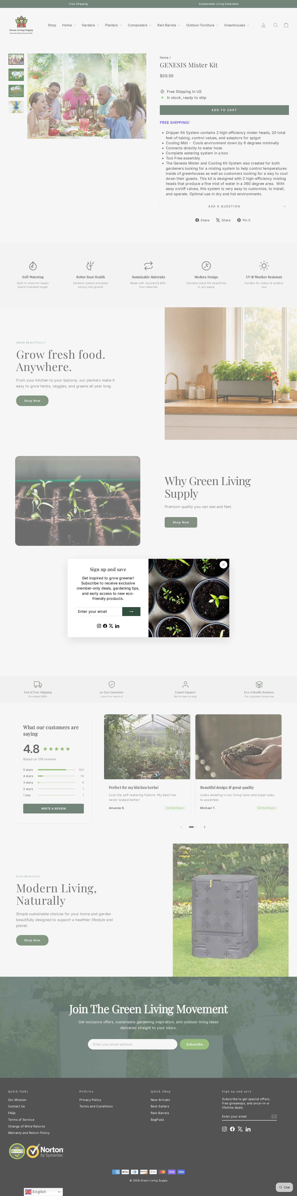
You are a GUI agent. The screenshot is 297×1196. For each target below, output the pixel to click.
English (39, 1192)
